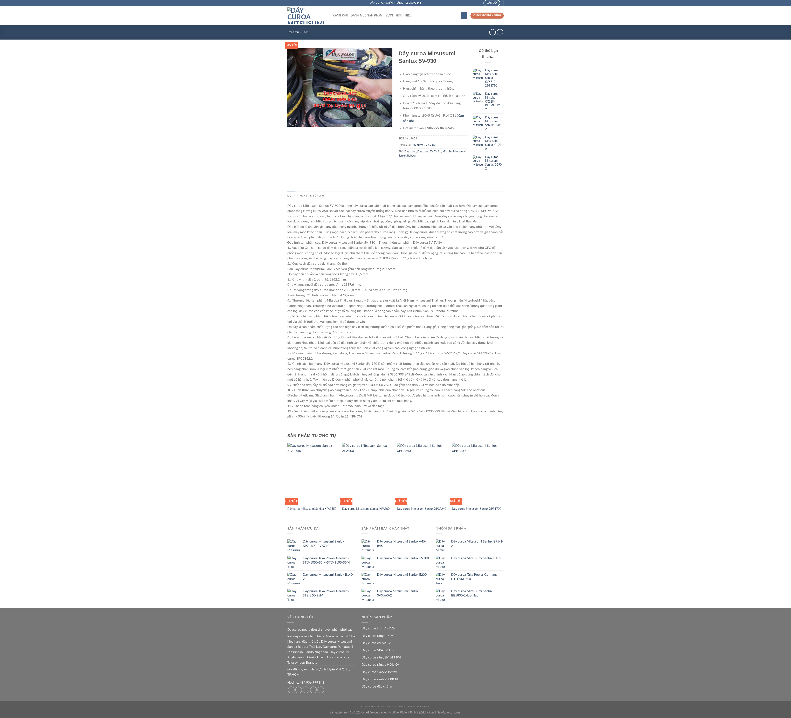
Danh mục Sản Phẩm (367, 15)
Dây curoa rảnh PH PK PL (380, 679)
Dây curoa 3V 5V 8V (424, 145)
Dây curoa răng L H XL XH (380, 664)
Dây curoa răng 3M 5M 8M (381, 657)
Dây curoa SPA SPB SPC (379, 650)
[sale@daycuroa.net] (297, 3)
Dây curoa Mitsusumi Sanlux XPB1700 (476, 508)
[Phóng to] (293, 122)
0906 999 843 (409, 712)
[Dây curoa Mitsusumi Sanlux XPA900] (367, 473)
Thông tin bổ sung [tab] (311, 195)
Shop (305, 32)
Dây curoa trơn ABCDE (378, 628)
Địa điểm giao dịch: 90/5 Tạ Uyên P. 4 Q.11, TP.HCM (318, 672)
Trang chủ (339, 15)
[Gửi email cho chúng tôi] (298, 689)
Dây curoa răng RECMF (379, 635)
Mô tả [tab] (291, 195)
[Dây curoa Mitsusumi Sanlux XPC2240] (422, 473)
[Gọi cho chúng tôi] (306, 689)
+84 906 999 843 (312, 682)
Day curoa (410, 151)
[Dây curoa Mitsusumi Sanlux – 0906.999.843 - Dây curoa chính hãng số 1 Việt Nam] (306, 15)
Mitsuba (447, 151)
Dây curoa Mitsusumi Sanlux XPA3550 (311, 508)
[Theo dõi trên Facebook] (291, 689)
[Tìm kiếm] (464, 15)
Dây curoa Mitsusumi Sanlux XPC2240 (421, 508)
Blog (389, 15)
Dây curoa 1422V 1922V (379, 672)
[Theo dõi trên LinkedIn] (320, 689)
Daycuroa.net (297, 629)
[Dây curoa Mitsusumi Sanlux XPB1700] (477, 473)
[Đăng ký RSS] (313, 689)
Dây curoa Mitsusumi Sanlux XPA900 (366, 508)
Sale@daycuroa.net (449, 712)
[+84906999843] (313, 3)
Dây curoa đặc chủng (377, 686)
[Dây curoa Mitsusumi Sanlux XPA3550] (312, 473)
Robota (411, 155)
